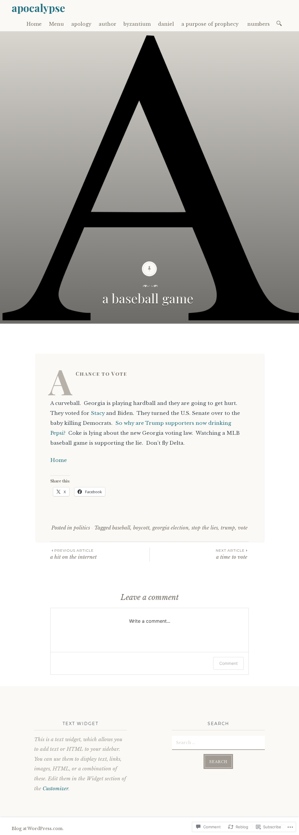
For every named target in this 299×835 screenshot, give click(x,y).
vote (243, 528)
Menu (56, 24)
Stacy (98, 413)
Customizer (55, 789)
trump (228, 528)
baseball (121, 528)
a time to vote (232, 554)
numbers (259, 24)
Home (34, 24)
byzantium (137, 24)
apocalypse (38, 8)
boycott (141, 528)
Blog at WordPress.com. (38, 828)
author (107, 24)
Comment (228, 663)
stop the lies (205, 528)
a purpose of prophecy (210, 24)
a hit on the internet (74, 554)
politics (82, 528)
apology (81, 24)
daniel (166, 24)
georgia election (170, 528)
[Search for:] (280, 23)
